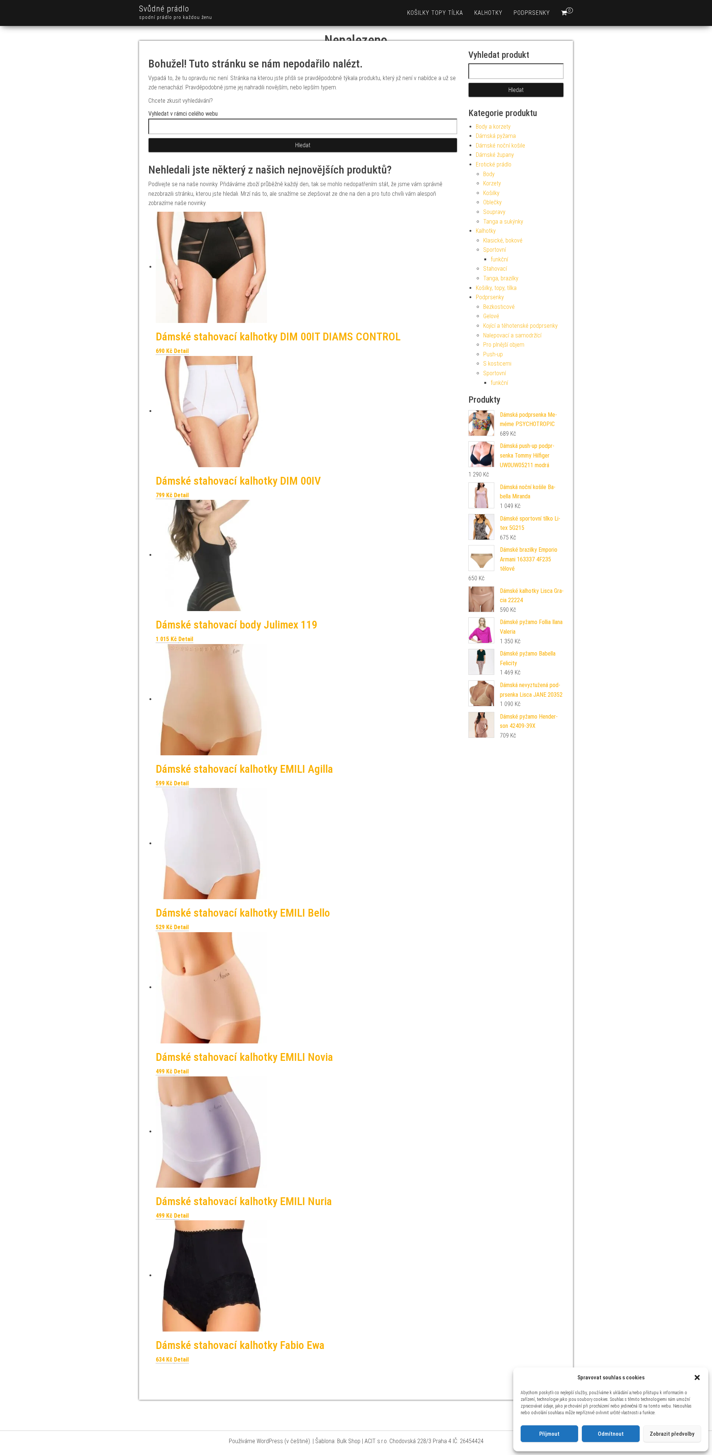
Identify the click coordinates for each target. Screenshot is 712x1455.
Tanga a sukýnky (503, 221)
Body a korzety (493, 126)
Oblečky (492, 202)
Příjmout (549, 1434)
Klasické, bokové (503, 240)
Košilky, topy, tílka (496, 287)
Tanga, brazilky (500, 278)
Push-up (493, 354)
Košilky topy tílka (435, 12)
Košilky (491, 193)
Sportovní (494, 249)
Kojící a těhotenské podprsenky (520, 325)
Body (489, 174)
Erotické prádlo (493, 164)
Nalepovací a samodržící (512, 335)
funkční (499, 259)
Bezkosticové (499, 306)
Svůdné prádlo (164, 8)
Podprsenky (532, 12)
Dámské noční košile (500, 145)
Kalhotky (488, 12)
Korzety (492, 183)
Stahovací (495, 268)
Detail (181, 350)
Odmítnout (611, 1434)
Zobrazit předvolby (672, 1434)
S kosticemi (497, 363)
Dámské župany (495, 154)
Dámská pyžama (496, 135)
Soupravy (494, 211)
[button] (697, 1377)
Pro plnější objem (503, 344)
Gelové (491, 316)
